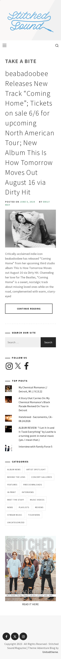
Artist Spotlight (36, 469)
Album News (14, 469)
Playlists (24, 507)
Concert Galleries (41, 477)
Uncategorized (16, 522)
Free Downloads (32, 484)
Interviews (28, 492)
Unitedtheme (50, 652)
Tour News (34, 515)
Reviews (39, 507)
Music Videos (37, 499)
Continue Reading (29, 308)
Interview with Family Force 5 (35, 446)
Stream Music (14, 515)
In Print (11, 492)
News (10, 507)
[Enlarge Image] (12, 217)
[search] (55, 45)
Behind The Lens (16, 477)
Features (12, 484)
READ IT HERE (30, 604)
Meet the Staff (15, 499)
